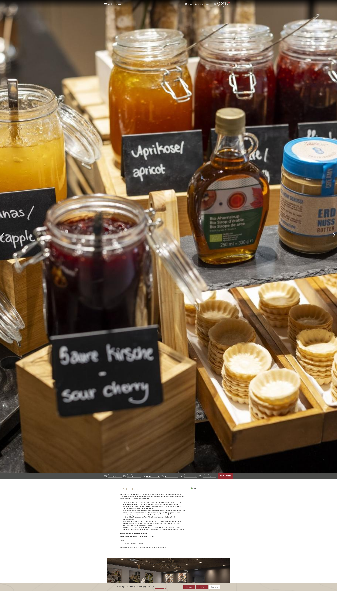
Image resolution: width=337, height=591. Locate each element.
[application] (168, 587)
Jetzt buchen (225, 476)
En (120, 4)
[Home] (222, 4)
